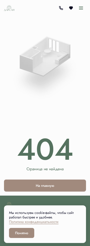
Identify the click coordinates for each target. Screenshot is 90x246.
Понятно (21, 232)
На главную (45, 185)
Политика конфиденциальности (33, 221)
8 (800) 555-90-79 (61, 8)
